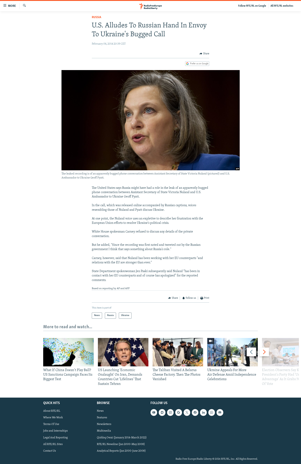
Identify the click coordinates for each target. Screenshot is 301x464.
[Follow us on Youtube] (153, 412)
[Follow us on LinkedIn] (203, 412)
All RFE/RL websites (282, 6)
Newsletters (104, 424)
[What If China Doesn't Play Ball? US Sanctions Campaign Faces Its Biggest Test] (68, 352)
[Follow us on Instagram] (170, 412)
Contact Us (49, 450)
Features (102, 417)
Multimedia (104, 430)
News (100, 411)
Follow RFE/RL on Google (252, 6)
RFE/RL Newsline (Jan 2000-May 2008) (121, 444)
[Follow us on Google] (178, 412)
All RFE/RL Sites (53, 444)
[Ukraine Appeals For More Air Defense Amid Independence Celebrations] (232, 352)
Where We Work (53, 417)
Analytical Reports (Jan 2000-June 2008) (121, 450)
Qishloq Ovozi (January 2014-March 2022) (122, 437)
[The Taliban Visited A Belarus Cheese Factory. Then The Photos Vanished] (178, 352)
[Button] (204, 53)
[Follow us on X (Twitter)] (187, 412)
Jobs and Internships (55, 430)
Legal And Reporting (55, 437)
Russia (96, 17)
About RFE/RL (51, 411)
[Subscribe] (220, 412)
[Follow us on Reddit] (162, 412)
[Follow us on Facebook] (195, 412)
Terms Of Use (51, 424)
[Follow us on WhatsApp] (211, 412)
